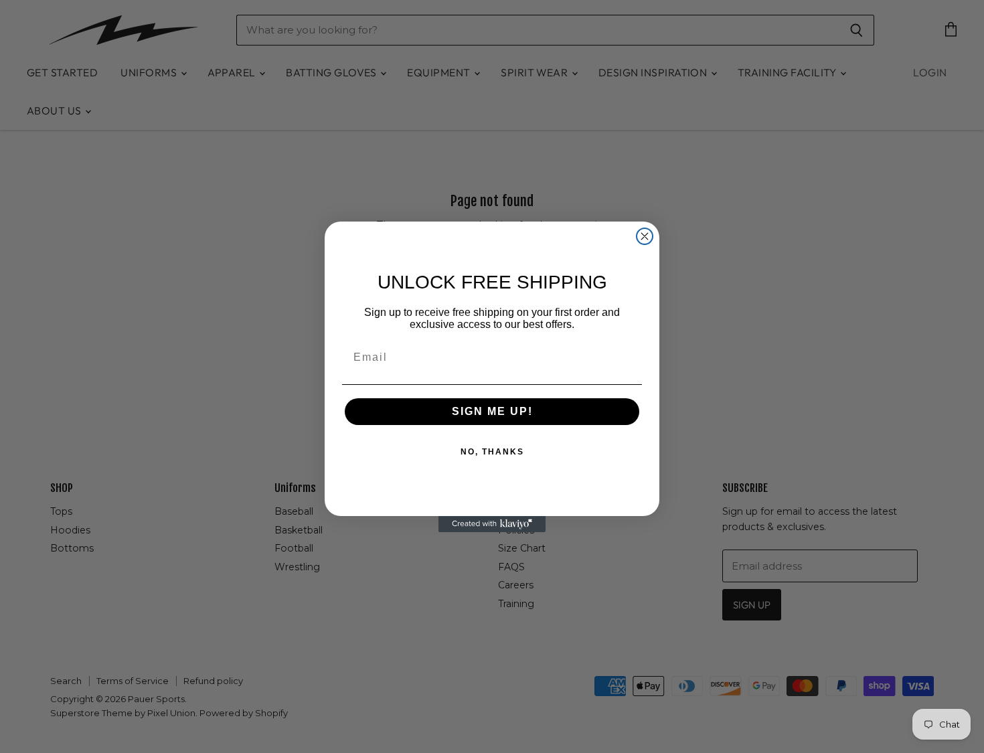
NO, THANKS (492, 451)
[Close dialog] (645, 236)
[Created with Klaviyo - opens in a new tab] (492, 524)
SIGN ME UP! (492, 411)
